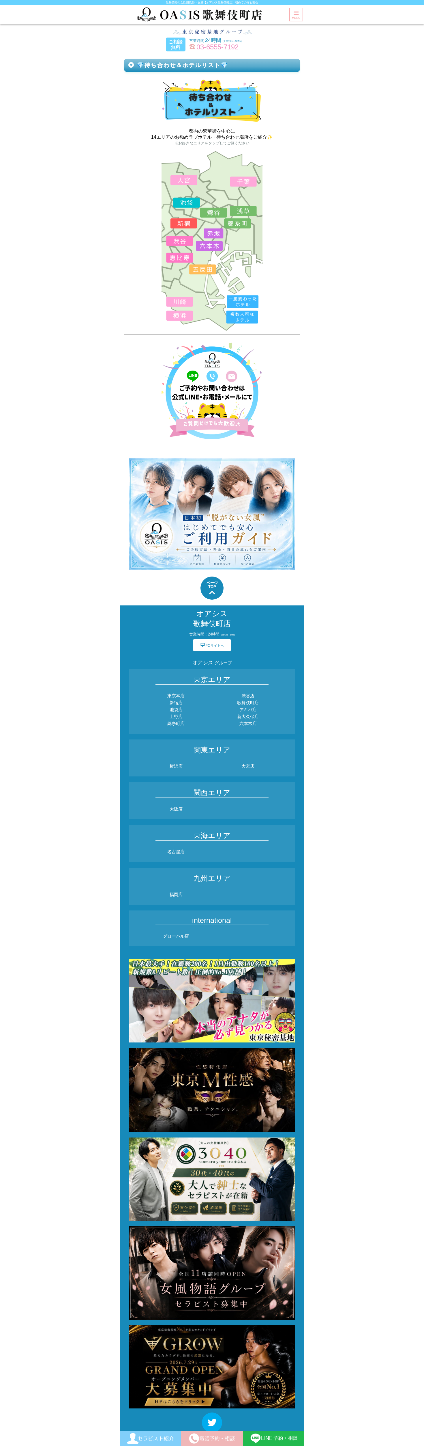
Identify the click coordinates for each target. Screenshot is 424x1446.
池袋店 (176, 709)
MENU (296, 17)
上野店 (176, 716)
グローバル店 (176, 936)
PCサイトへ (212, 645)
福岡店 (176, 894)
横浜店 (176, 766)
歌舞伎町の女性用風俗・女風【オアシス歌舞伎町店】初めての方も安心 (212, 2)
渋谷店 (247, 695)
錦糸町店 (176, 723)
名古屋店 (176, 851)
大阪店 (176, 808)
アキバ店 (248, 709)
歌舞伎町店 (248, 702)
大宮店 (247, 766)
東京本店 (176, 695)
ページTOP (212, 585)
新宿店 (176, 702)
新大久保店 (248, 716)
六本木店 (248, 723)
